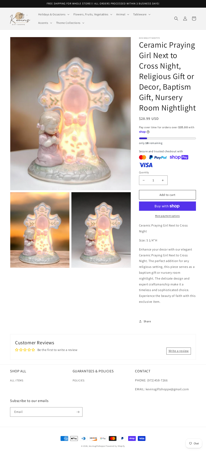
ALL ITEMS (16, 380)
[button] (53, 14)
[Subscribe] (77, 412)
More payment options (167, 215)
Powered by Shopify (115, 446)
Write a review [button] (179, 351)
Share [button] (147, 321)
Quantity (144, 172)
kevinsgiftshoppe (97, 446)
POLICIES (78, 380)
